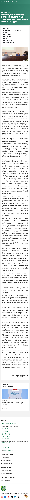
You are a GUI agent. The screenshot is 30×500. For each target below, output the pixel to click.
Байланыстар (5, 420)
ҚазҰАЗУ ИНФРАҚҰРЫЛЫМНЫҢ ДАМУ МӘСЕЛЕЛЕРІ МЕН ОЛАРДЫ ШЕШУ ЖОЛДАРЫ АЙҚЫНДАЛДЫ (14, 7)
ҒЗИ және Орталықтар (8, 477)
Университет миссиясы (6, 460)
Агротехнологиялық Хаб (6, 480)
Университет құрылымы (6, 463)
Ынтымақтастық (6, 467)
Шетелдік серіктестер (6, 470)
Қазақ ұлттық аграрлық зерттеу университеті (14, 493)
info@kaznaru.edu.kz (10, 1)
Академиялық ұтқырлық (6, 473)
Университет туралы (7, 454)
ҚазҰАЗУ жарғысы (5, 457)
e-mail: (7, 450)
